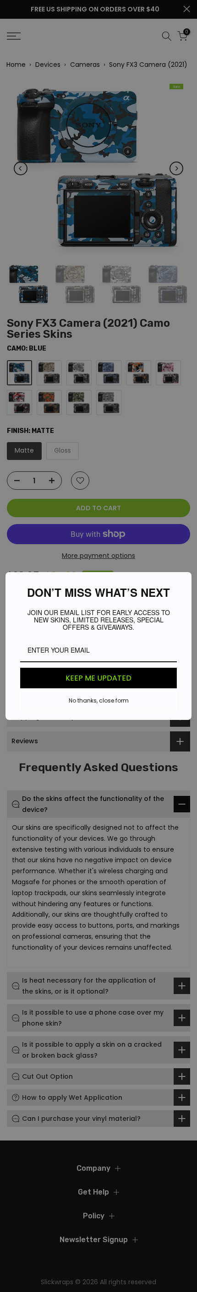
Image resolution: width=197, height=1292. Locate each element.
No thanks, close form (99, 700)
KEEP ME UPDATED (98, 678)
